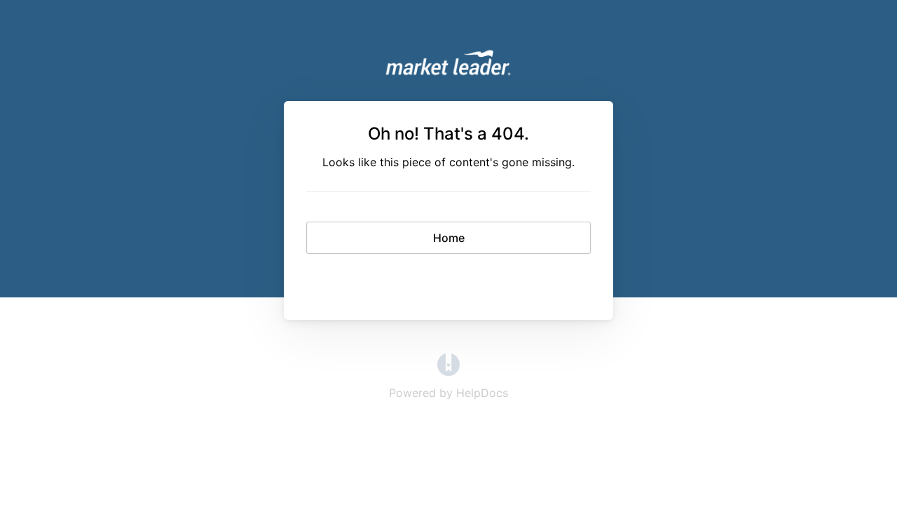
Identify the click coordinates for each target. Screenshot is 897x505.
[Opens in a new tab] (448, 372)
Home (449, 238)
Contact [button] (449, 279)
